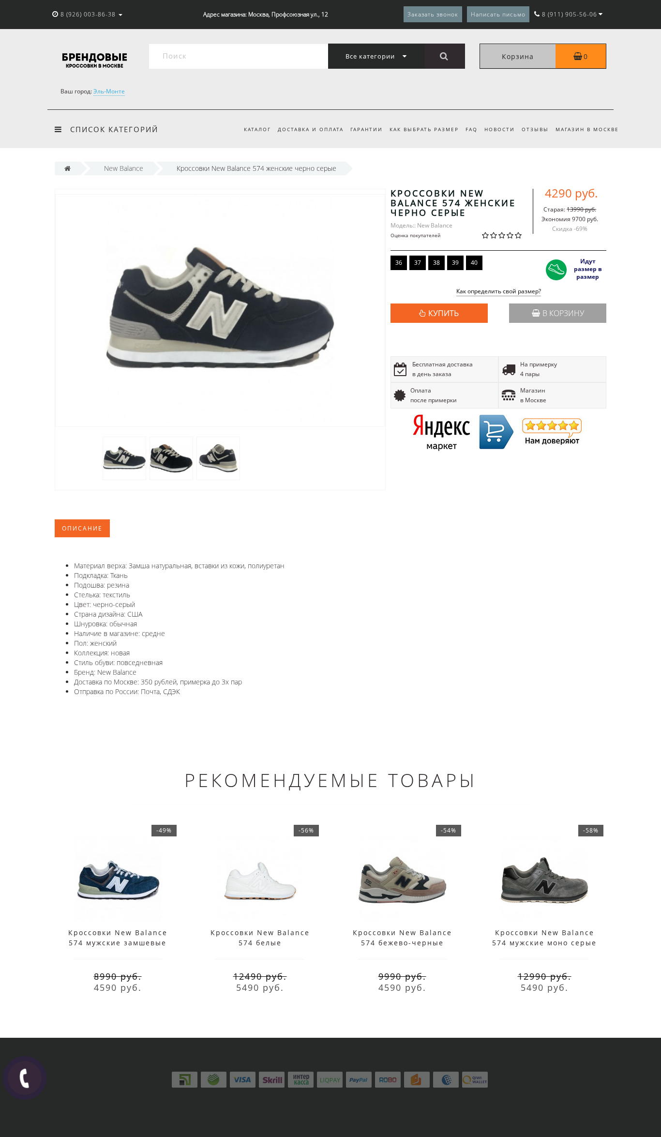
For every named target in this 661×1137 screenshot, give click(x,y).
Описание (82, 528)
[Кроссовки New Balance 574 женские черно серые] (124, 458)
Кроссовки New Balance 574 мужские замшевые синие (117, 942)
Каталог (257, 129)
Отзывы (535, 129)
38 (436, 262)
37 (417, 262)
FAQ (472, 129)
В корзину (563, 313)
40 (474, 262)
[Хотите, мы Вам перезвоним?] (24, 1078)
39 (455, 262)
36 (398, 262)
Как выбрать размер (424, 129)
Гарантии (366, 129)
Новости (499, 129)
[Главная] (67, 168)
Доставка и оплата (311, 129)
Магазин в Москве (587, 129)
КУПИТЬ (443, 313)
